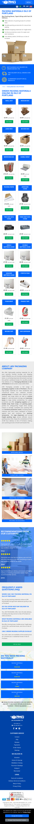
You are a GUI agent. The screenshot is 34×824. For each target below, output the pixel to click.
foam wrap (14, 404)
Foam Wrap (9, 301)
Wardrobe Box (9, 157)
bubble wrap (6, 404)
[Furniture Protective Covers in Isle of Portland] (17, 464)
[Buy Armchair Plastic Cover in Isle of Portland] (25, 197)
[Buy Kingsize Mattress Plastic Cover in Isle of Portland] (8, 283)
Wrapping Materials (17, 498)
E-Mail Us (17, 723)
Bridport (17, 768)
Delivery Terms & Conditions (17, 781)
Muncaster (17, 771)
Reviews (17, 742)
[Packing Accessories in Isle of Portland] (17, 510)
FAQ (17, 739)
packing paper (27, 404)
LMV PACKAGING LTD (21, 802)
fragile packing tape (9, 417)
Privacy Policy (27, 812)
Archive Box (25, 129)
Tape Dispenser (25, 331)
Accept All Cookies (17, 816)
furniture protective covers (13, 409)
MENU (28, 2)
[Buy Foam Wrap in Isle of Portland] (8, 312)
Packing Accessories (17, 521)
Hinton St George (17, 760)
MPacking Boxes (17, 452)
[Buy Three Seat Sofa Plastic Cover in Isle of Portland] (25, 227)
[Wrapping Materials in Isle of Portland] (17, 487)
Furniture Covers (17, 475)
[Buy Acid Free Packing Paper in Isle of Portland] (8, 197)
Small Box (9, 101)
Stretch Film (25, 273)
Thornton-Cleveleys (17, 765)
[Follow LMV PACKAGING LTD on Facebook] (13, 729)
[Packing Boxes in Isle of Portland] (17, 442)
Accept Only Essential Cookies (17, 820)
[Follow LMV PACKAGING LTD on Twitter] (16, 729)
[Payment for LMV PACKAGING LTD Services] (17, 798)
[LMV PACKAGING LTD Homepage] (9, 2)
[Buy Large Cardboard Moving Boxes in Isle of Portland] (8, 139)
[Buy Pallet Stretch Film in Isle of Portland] (25, 283)
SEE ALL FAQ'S (17, 644)
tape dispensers (19, 415)
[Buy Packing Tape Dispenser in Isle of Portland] (25, 342)
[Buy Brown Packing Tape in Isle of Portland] (8, 342)
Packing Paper (9, 187)
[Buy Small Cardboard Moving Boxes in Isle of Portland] (8, 111)
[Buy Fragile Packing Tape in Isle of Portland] (25, 312)
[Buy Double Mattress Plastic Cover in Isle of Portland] (25, 255)
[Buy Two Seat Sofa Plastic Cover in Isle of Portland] (8, 227)
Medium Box (25, 101)
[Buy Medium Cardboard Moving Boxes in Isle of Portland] (25, 111)
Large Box (9, 129)
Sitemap (17, 750)
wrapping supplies (21, 402)
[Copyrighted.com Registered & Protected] (17, 794)
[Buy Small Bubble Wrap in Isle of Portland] (25, 167)
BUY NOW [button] (9, 121)
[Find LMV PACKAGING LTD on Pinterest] (19, 729)
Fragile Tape (25, 301)
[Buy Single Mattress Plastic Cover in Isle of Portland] (8, 255)
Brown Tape (9, 331)
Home (3, 86)
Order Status (17, 747)
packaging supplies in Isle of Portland (14, 389)
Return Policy (17, 783)
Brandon (17, 757)
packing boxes (6, 394)
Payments (17, 745)
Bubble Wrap (25, 157)
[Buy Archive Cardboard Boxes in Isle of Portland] (25, 139)
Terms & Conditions (17, 778)
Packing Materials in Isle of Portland (15, 86)
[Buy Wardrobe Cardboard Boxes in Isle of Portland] (8, 167)
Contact (17, 737)
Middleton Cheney (17, 763)
